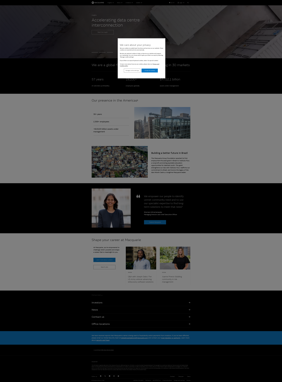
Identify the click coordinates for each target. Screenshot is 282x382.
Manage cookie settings (132, 70)
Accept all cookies (150, 70)
